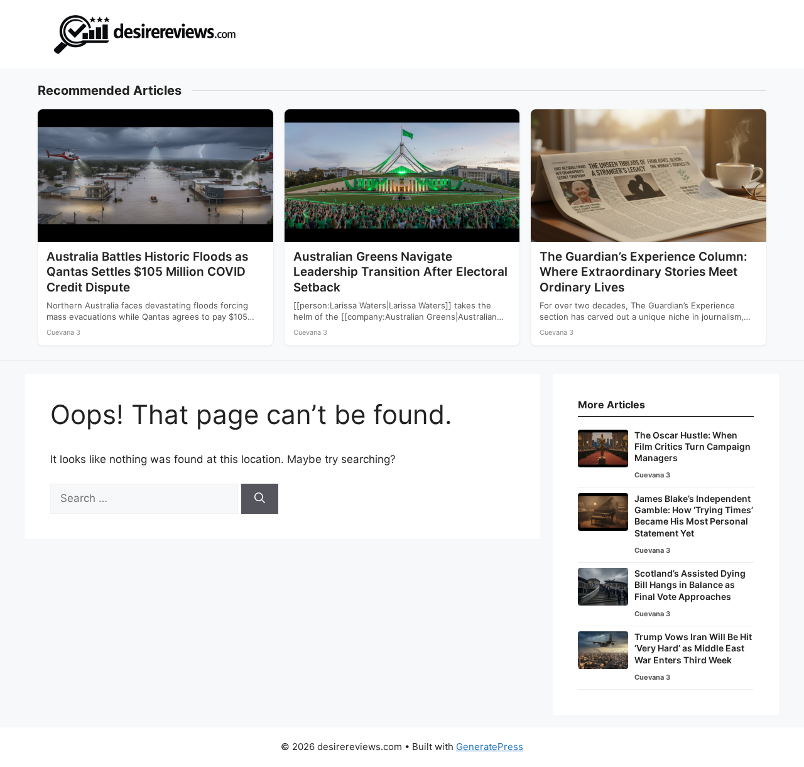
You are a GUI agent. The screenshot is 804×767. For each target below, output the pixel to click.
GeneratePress (489, 747)
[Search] (259, 499)
